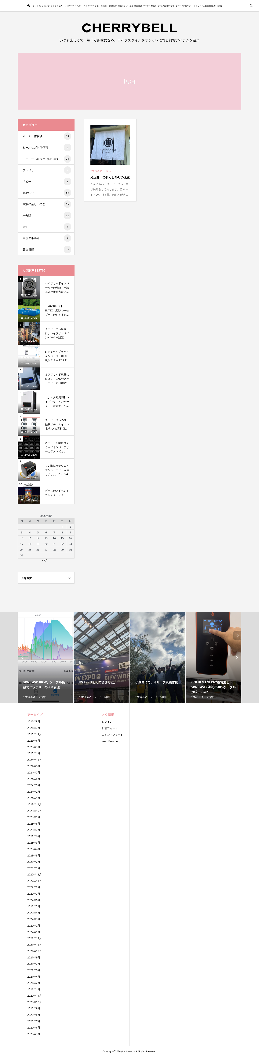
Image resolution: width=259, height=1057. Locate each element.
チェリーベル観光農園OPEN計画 (208, 5)
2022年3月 (33, 919)
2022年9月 (33, 887)
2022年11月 (34, 881)
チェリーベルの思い (73, 5)
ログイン (107, 721)
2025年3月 (33, 747)
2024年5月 (33, 785)
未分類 (46, 215)
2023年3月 (33, 855)
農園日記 (138, 5)
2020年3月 (33, 1034)
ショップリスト (57, 5)
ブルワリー (45, 170)
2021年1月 (33, 989)
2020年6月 (33, 1027)
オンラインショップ (41, 5)
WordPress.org (111, 741)
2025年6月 (33, 740)
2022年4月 (33, 913)
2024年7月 (33, 772)
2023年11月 (34, 804)
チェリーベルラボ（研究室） (95, 5)
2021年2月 (33, 983)
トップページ (28, 5)
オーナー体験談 (149, 5)
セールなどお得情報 (165, 5)
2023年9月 (33, 817)
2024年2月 (33, 791)
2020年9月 (33, 1008)
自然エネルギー (45, 238)
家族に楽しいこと (125, 5)
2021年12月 (34, 938)
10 (21, 538)
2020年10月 (34, 1002)
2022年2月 (33, 925)
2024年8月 (33, 766)
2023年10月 (34, 811)
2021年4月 (33, 976)
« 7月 (45, 560)
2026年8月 (33, 721)
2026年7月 (33, 728)
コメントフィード (112, 734)
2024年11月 (34, 760)
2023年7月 (33, 830)
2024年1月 (33, 798)
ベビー (45, 181)
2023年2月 (33, 861)
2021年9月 (33, 957)
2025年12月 (34, 734)
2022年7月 (33, 893)
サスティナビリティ (184, 5)
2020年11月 (34, 995)
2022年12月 (34, 874)
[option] (46, 657)
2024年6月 (33, 779)
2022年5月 (33, 906)
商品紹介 (113, 5)
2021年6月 (33, 970)
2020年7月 (33, 1021)
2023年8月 (33, 823)
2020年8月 (33, 1015)
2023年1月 (33, 868)
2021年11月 (34, 944)
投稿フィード (110, 728)
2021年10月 (34, 951)
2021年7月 (33, 963)
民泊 (45, 227)
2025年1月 (33, 753)
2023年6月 (33, 836)
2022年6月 (33, 900)
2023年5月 (33, 842)
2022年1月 (33, 932)
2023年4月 (33, 849)
